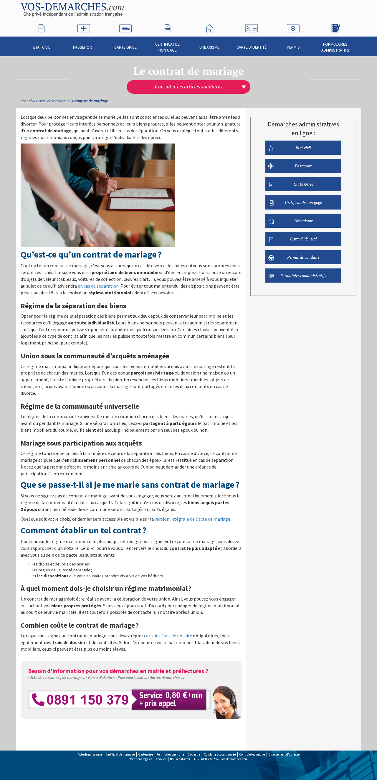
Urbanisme (209, 47)
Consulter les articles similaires (188, 86)
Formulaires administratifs (335, 47)
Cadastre (194, 754)
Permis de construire (170, 754)
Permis (293, 47)
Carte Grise (125, 47)
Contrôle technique (252, 754)
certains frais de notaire (168, 636)
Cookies (161, 759)
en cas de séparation (98, 286)
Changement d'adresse (284, 754)
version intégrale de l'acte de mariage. (193, 519)
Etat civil (41, 47)
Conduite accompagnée (220, 754)
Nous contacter (180, 759)
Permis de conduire (303, 257)
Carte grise (145, 754)
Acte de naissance (90, 754)
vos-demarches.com (234, 759)
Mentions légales (141, 759)
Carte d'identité (252, 47)
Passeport (83, 47)
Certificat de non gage (167, 47)
